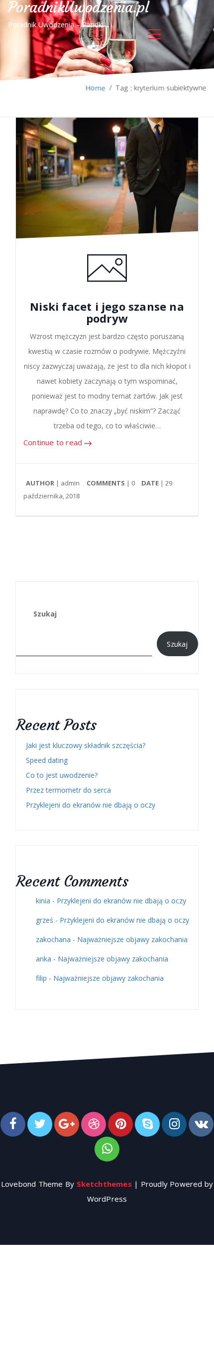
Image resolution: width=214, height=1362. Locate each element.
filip (41, 978)
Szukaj (45, 613)
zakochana (53, 939)
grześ (44, 920)
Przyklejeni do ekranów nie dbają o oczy (90, 805)
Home (96, 87)
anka (43, 958)
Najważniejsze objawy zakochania (132, 939)
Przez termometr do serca (68, 790)
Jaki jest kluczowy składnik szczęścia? (85, 745)
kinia (43, 900)
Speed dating (47, 760)
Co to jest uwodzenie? (62, 775)
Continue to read (53, 443)
